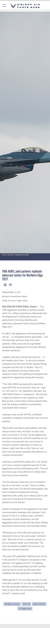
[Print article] (5, 284)
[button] (4, 6)
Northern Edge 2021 (39, 604)
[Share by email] (10, 284)
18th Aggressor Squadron (12, 604)
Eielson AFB (26, 604)
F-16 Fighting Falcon (25, 608)
